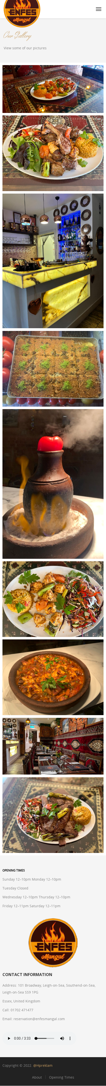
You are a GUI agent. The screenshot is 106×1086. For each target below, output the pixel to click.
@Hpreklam (43, 1065)
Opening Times (61, 1077)
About (37, 1077)
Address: (9, 985)
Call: (6, 1010)
